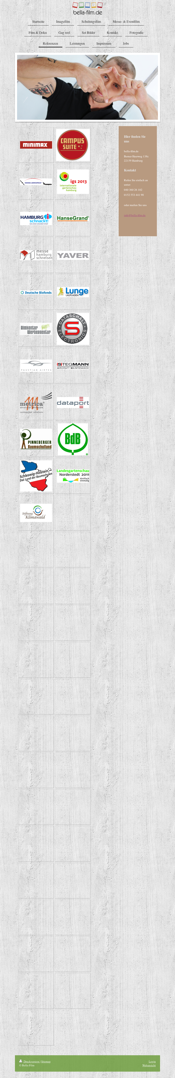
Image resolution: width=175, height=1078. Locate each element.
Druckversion (31, 1061)
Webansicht (149, 1065)
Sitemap (46, 1061)
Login (152, 1061)
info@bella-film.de (135, 215)
